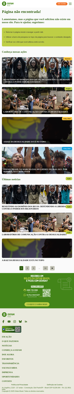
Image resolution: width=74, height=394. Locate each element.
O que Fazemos (10, 341)
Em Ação (6, 337)
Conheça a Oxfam (12, 350)
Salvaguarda (9, 368)
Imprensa (7, 372)
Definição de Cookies (55, 385)
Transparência (10, 363)
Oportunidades (10, 377)
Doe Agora (8, 354)
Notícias (7, 346)
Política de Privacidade (19, 385)
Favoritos (7, 359)
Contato (7, 381)
